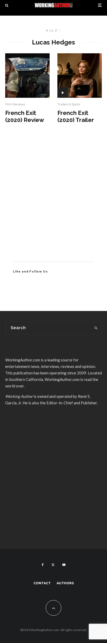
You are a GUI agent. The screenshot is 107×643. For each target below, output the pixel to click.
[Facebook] (43, 564)
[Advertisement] (53, 200)
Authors (65, 583)
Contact (42, 583)
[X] (53, 564)
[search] (96, 328)
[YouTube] (63, 564)
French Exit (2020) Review (24, 116)
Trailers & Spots (68, 104)
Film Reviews (15, 104)
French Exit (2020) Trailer (75, 116)
